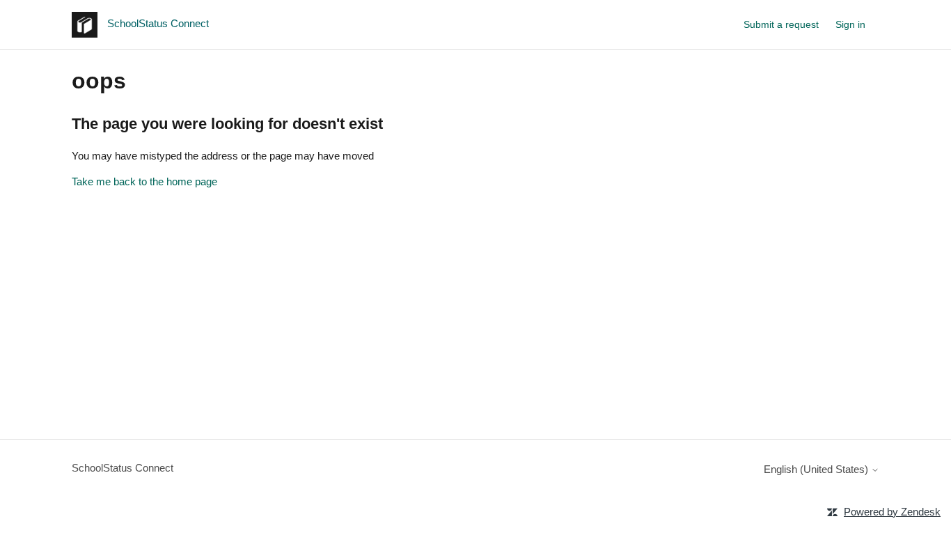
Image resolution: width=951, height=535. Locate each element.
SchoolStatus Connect (122, 468)
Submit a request (781, 24)
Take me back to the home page (144, 181)
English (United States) (817, 469)
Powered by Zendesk (892, 512)
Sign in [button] (850, 24)
